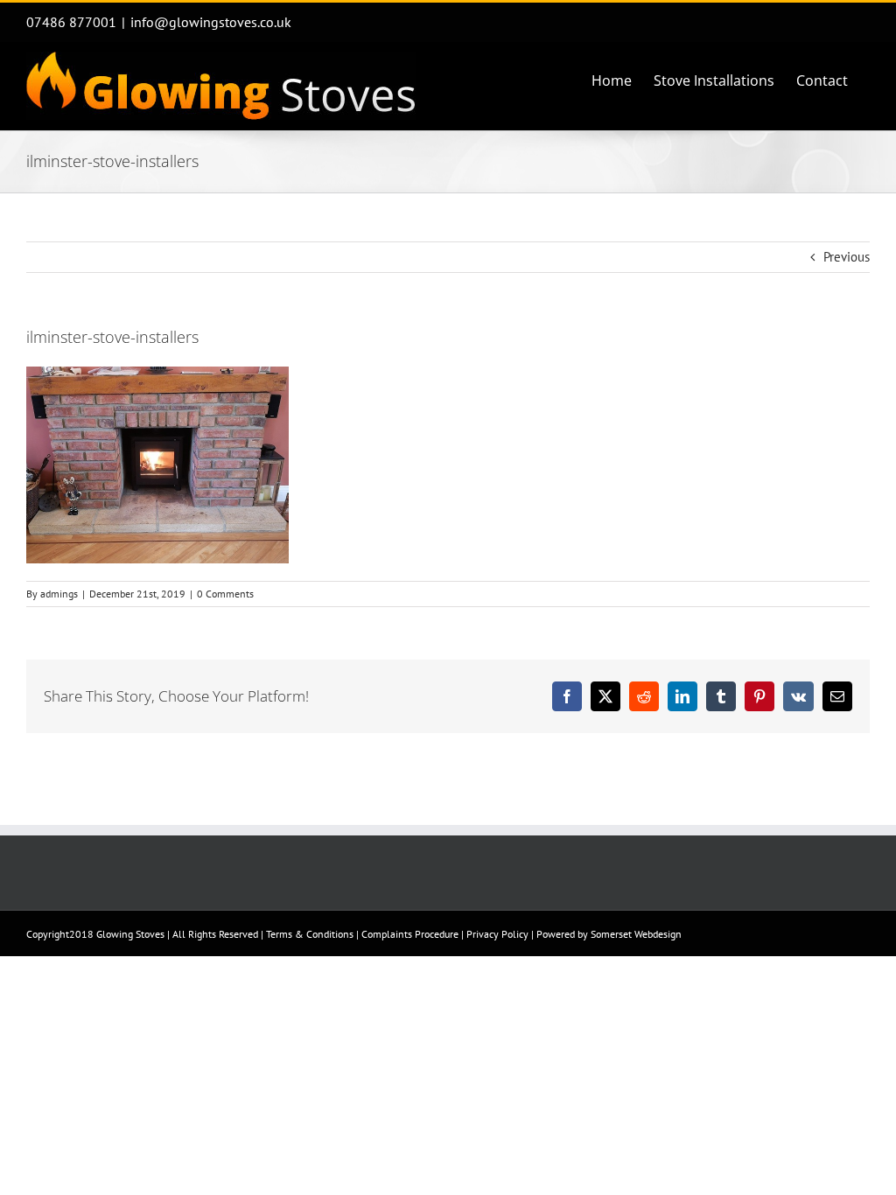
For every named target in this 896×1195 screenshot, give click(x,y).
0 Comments (225, 593)
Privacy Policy (497, 933)
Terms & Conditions (310, 933)
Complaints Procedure (409, 933)
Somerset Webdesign (636, 933)
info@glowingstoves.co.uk (210, 22)
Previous (846, 256)
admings (59, 593)
